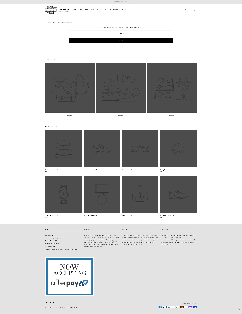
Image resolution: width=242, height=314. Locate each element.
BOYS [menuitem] (92, 10)
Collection (70, 115)
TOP (239, 311)
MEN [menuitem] (86, 10)
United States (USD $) (188, 303)
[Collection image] (70, 112)
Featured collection (53, 126)
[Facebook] (46, 303)
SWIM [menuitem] (126, 10)
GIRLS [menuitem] (99, 10)
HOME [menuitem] (74, 10)
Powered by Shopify (71, 307)
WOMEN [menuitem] (80, 10)
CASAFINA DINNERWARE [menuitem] (117, 10)
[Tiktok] (53, 303)
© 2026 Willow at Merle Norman (54, 307)
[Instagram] (50, 303)
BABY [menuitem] (105, 10)
